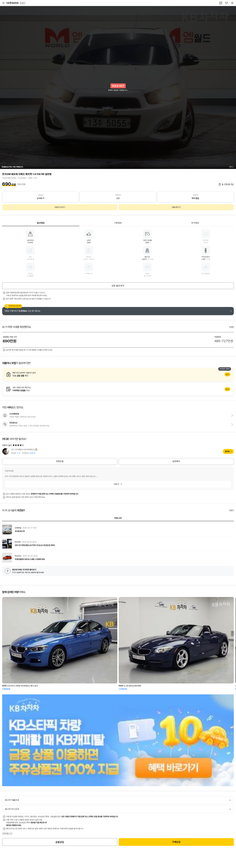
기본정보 (118, 223)
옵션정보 (41, 223)
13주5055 (15, 3)
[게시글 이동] (118, 530)
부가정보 (195, 223)
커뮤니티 (118, 518)
